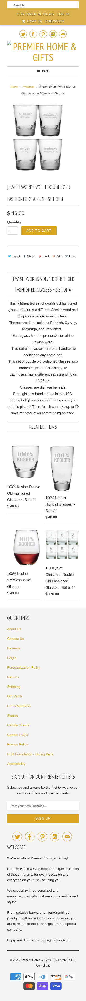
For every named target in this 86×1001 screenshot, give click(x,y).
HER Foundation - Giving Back (30, 754)
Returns (13, 677)
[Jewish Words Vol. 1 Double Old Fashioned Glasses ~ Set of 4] (35, 137)
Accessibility (16, 764)
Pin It (46, 256)
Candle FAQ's (17, 735)
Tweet (16, 256)
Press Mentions (19, 706)
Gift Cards (14, 696)
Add (59, 256)
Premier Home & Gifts (36, 960)
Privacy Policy (17, 744)
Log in (63, 14)
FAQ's (11, 658)
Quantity (14, 222)
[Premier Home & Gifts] (43, 52)
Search (12, 715)
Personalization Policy (23, 667)
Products (28, 87)
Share (31, 256)
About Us (14, 629)
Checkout (54, 21)
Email (72, 256)
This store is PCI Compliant (56, 963)
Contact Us (15, 638)
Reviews (13, 648)
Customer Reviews (35, 14)
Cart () (34, 21)
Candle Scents (18, 725)
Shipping (13, 687)
